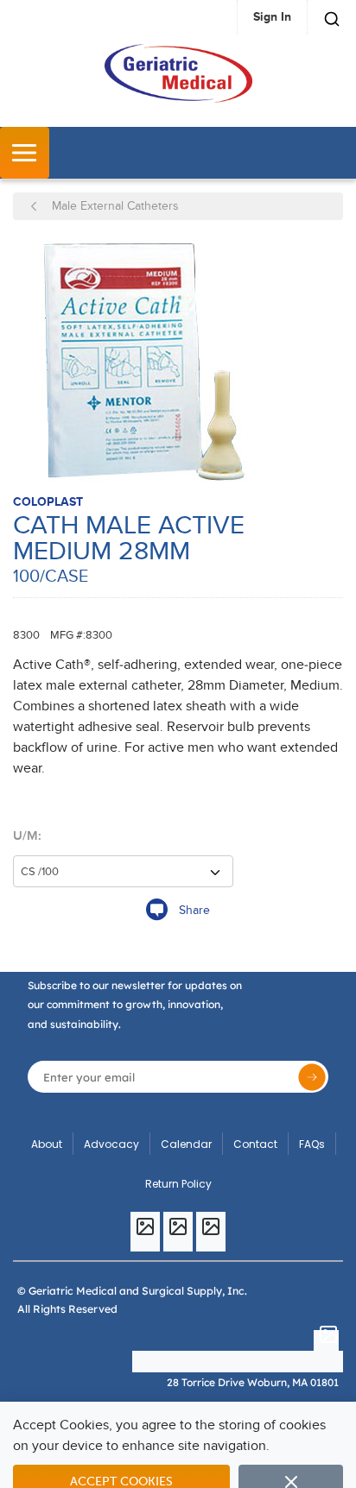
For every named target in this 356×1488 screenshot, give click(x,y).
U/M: (27, 836)
